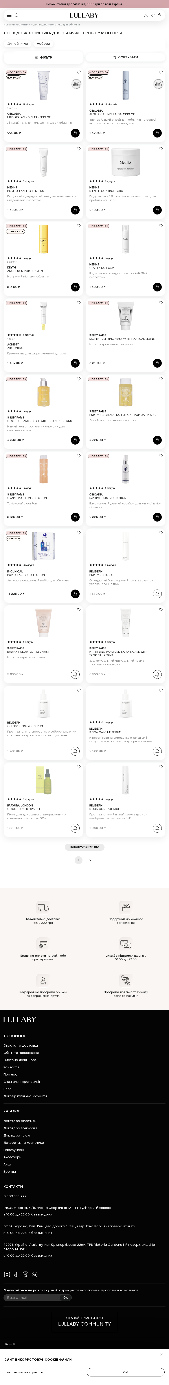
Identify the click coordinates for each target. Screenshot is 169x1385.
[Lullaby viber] (25, 1274)
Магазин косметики (17, 24)
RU (15, 1344)
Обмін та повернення (21, 1053)
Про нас (10, 1074)
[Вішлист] (153, 15)
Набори (43, 44)
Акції (7, 1164)
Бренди (10, 1172)
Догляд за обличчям (20, 1121)
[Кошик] (159, 15)
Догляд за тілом (17, 1135)
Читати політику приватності (28, 1372)
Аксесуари (12, 1157)
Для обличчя (17, 44)
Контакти (11, 1067)
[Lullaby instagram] (7, 1274)
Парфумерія (14, 1150)
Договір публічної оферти (25, 1096)
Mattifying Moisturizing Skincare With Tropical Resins (118, 652)
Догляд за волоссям (20, 1128)
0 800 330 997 (15, 1196)
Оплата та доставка (21, 1045)
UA (6, 1344)
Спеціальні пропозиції (22, 1082)
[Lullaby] (84, 15)
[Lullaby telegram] (34, 1274)
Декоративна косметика (24, 1143)
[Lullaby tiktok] (16, 1274)
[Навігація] (4, 4)
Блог (7, 1089)
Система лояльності (20, 1060)
